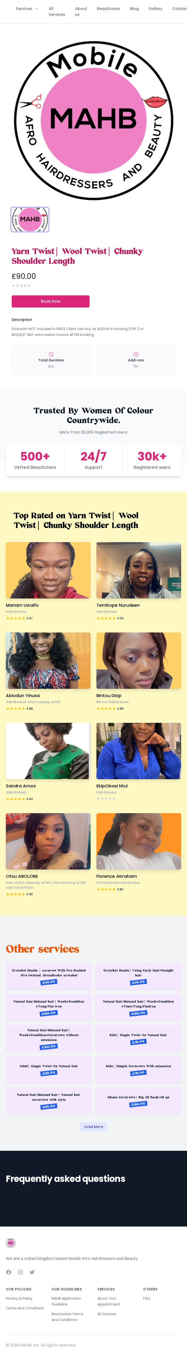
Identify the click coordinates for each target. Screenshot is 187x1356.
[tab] (30, 219)
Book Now (50, 301)
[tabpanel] (93, 120)
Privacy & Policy (19, 1298)
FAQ (146, 1298)
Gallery (155, 8)
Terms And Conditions (25, 1308)
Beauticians (108, 8)
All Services (57, 11)
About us (81, 11)
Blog (134, 8)
